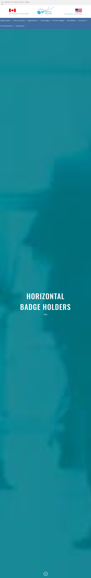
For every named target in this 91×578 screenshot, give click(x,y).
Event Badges (45, 21)
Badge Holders (5, 21)
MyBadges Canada (17, 14)
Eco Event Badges (58, 21)
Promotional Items (6, 26)
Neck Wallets (71, 21)
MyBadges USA (71, 14)
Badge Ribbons (33, 21)
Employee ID (20, 26)
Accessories (82, 21)
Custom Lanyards (19, 21)
